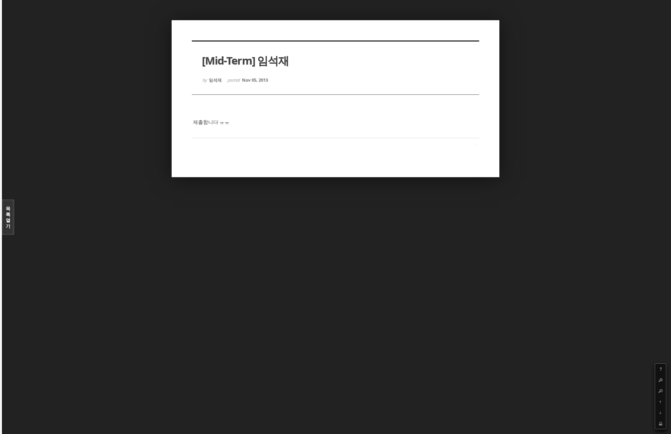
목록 (8, 217)
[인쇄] (660, 423)
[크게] (660, 380)
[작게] (660, 390)
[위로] (660, 401)
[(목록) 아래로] (660, 412)
